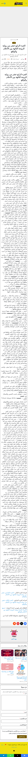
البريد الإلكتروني (23, 718)
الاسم (25, 712)
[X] (21, 623)
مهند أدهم (22, 59)
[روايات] (18, 3)
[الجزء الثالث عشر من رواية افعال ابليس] (21, 653)
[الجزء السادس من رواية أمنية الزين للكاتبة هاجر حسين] (21, 669)
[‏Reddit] (14, 623)
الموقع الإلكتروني (23, 724)
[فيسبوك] (25, 623)
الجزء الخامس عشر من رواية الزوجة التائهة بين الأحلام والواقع (14, 594)
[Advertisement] (14, 22)
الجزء (11, 39)
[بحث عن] (26, 3)
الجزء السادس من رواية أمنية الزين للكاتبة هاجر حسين (22, 678)
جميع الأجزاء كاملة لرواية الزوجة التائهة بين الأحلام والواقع (14, 610)
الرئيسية (15, 39)
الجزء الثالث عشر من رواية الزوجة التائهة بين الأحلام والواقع (14, 602)
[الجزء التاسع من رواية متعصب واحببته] (7, 653)
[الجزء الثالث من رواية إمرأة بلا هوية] (7, 666)
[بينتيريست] (18, 623)
